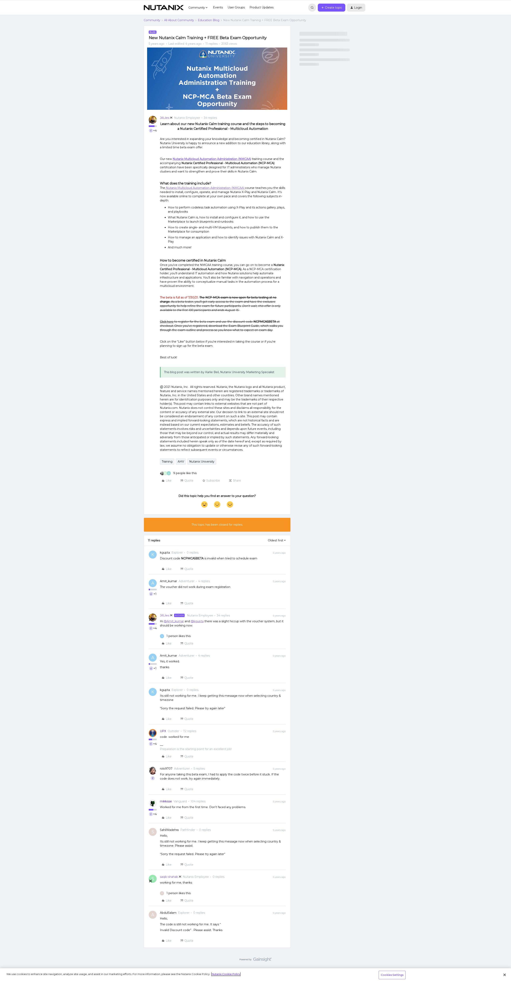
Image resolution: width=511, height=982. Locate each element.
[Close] (504, 974)
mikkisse (166, 801)
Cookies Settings (392, 974)
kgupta (165, 552)
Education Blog (208, 20)
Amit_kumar (168, 581)
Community (152, 20)
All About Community (179, 20)
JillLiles (164, 118)
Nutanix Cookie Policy (226, 974)
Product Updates (261, 7)
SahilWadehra (169, 830)
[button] (331, 8)
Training (167, 461)
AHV (181, 461)
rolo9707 (166, 768)
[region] (255, 975)
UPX (163, 731)
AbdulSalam (168, 913)
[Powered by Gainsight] (256, 960)
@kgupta (197, 621)
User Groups (236, 7)
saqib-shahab (169, 877)
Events (218, 7)
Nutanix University (201, 461)
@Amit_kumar (174, 621)
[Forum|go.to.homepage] (164, 8)
